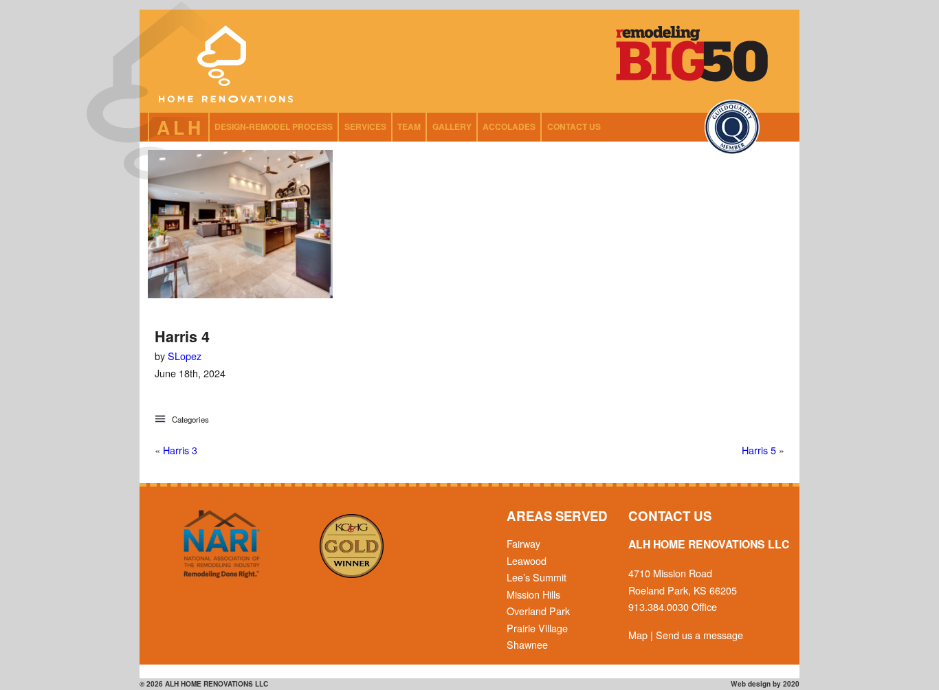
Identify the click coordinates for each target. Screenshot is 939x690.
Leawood (526, 560)
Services (365, 126)
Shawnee (527, 644)
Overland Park (538, 610)
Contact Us (574, 126)
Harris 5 (759, 450)
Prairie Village (537, 628)
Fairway (523, 543)
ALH (181, 127)
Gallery (452, 126)
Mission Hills (533, 594)
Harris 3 (180, 450)
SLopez (184, 355)
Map (638, 634)
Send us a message (699, 634)
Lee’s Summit (536, 577)
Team (409, 126)
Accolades (509, 126)
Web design (751, 684)
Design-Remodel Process (273, 126)
